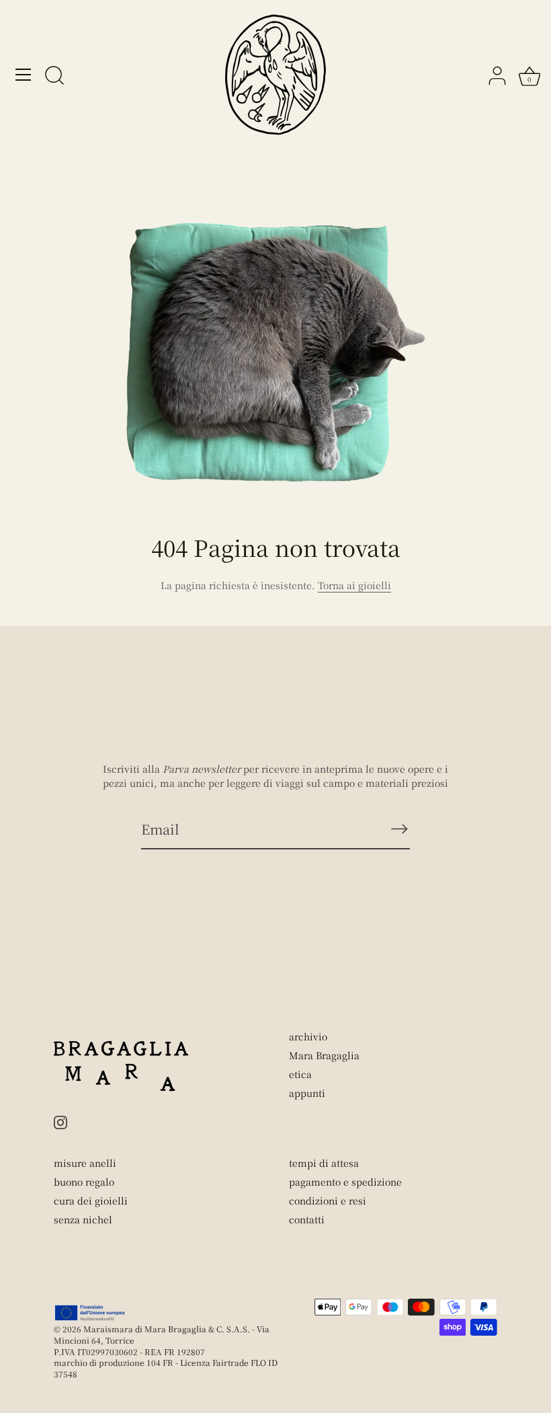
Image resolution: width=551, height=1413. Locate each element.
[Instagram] (60, 1120)
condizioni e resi (327, 1200)
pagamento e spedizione (345, 1181)
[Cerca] (54, 76)
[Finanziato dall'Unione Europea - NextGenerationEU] (90, 1313)
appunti (307, 1093)
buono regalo (84, 1181)
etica (300, 1074)
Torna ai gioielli (354, 585)
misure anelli (85, 1163)
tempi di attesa (324, 1163)
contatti (307, 1219)
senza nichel (83, 1219)
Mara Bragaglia (324, 1055)
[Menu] (23, 74)
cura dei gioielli (91, 1200)
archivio (308, 1036)
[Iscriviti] (399, 828)
